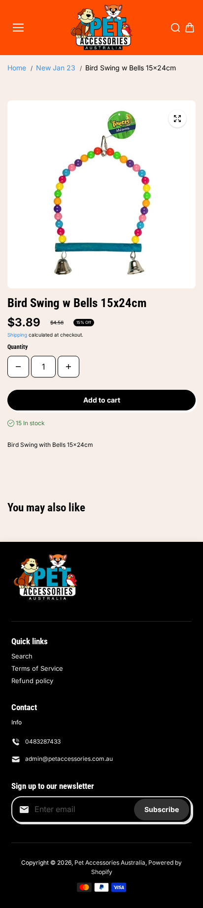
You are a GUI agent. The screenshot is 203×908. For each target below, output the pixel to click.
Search (22, 656)
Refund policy (32, 681)
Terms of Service (37, 668)
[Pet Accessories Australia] (101, 27)
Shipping (17, 335)
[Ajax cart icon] (190, 27)
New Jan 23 (55, 67)
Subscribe (161, 809)
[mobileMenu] (18, 27)
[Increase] (68, 366)
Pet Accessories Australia (109, 862)
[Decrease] (18, 366)
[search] (175, 27)
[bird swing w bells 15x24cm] (177, 118)
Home (16, 67)
